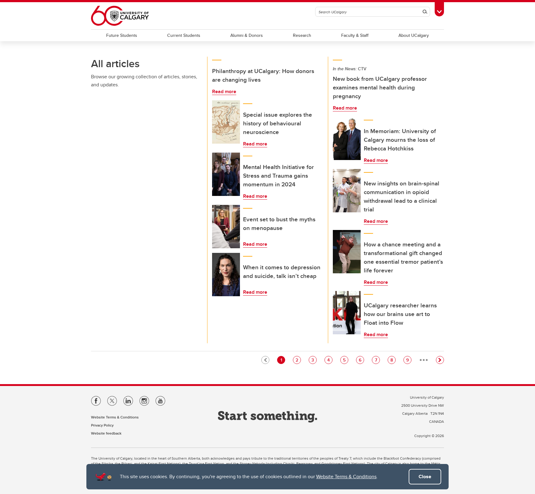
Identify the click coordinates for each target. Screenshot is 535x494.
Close (425, 476)
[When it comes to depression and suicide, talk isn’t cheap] (226, 274)
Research (302, 35)
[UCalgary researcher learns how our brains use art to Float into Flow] (347, 312)
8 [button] (393, 360)
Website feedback (106, 433)
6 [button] (361, 360)
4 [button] (330, 360)
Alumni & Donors (246, 35)
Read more (224, 91)
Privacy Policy (102, 425)
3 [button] (314, 360)
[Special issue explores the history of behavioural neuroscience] (226, 122)
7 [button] (377, 360)
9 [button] (408, 360)
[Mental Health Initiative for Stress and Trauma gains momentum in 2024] (226, 174)
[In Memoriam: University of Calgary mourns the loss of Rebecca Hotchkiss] (347, 138)
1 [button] (282, 360)
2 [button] (298, 360)
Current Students (183, 35)
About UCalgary (413, 35)
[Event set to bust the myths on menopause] (226, 226)
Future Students (121, 35)
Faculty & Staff (354, 35)
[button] (440, 360)
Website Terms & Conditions (346, 476)
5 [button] (345, 360)
